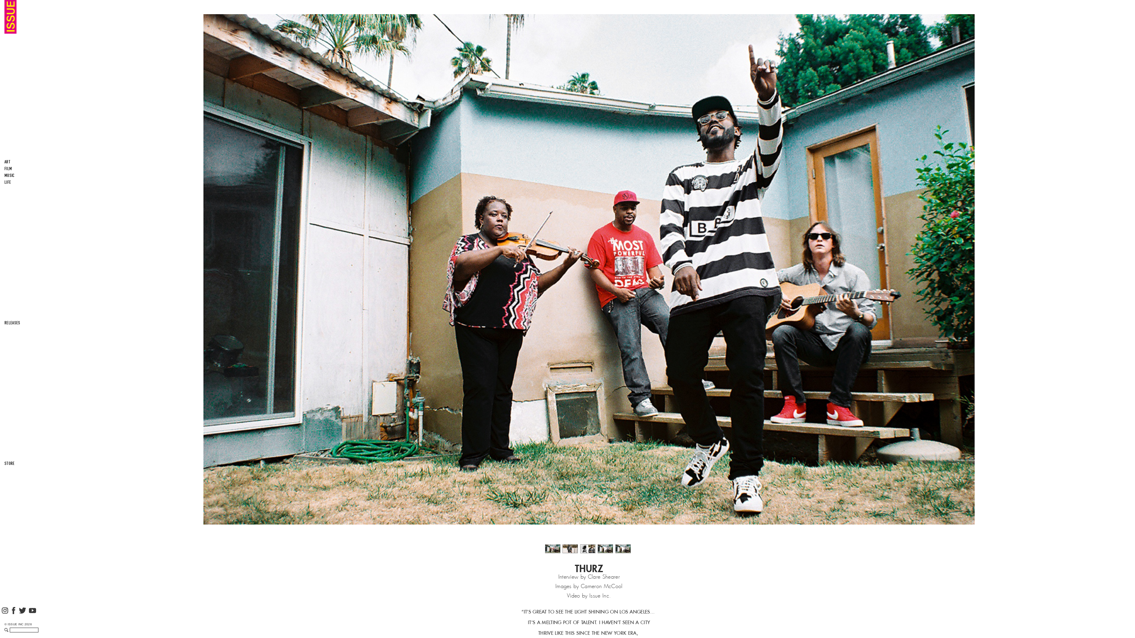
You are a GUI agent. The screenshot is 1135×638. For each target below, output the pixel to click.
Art (7, 162)
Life (7, 182)
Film (8, 168)
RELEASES (12, 322)
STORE (9, 463)
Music (9, 175)
